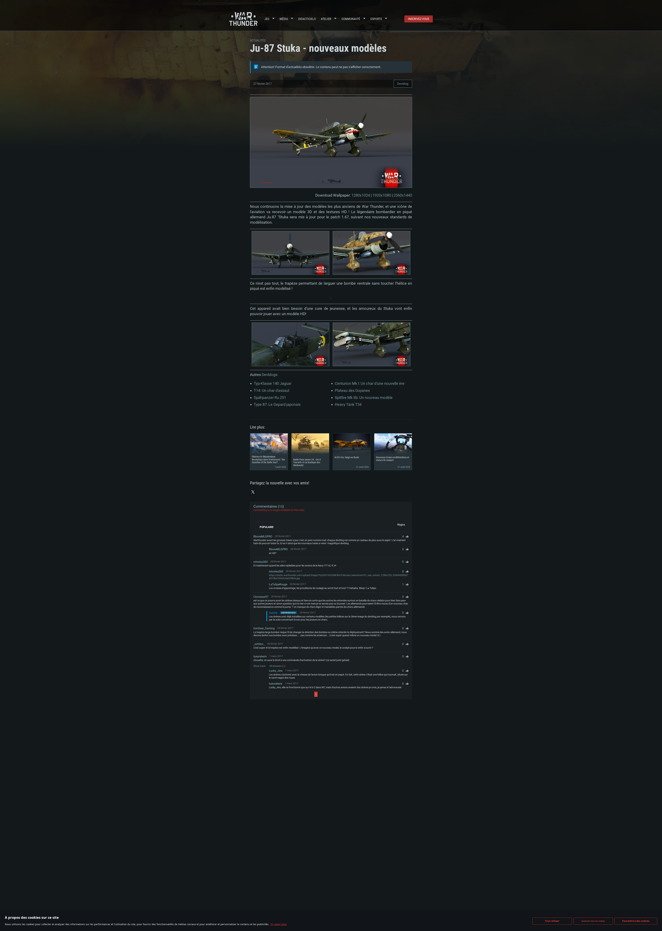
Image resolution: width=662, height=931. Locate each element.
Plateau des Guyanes (352, 390)
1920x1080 (382, 195)
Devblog (402, 83)
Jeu (266, 19)
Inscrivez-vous (418, 19)
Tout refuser (552, 921)
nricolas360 (260, 561)
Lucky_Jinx (276, 670)
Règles (401, 524)
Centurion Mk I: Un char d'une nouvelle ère (369, 383)
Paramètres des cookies (635, 921)
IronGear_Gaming (264, 628)
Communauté (351, 19)
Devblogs (269, 375)
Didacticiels (307, 19)
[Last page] (348, 694)
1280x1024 (361, 195)
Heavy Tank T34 (348, 404)
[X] (253, 492)
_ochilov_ (259, 644)
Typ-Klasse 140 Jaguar (272, 383)
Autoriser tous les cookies (593, 921)
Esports (376, 19)
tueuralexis (260, 656)
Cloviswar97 (260, 596)
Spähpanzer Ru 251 (270, 397)
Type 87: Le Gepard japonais (277, 404)
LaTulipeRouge (278, 584)
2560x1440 (403, 195)
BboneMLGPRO (262, 536)
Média (284, 19)
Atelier (326, 19)
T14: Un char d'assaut (271, 390)
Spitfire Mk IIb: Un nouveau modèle (364, 397)
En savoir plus (278, 924)
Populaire (266, 527)
